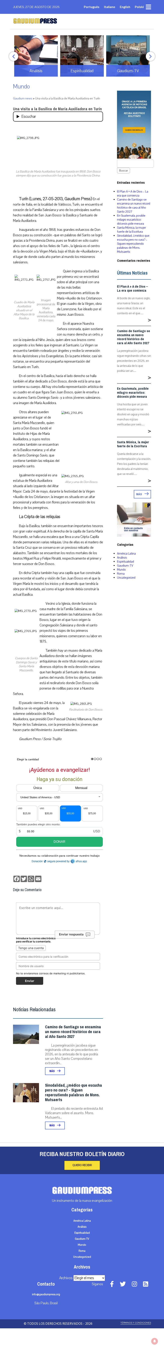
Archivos (66, 1278)
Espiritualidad (125, 562)
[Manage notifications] (154, 1341)
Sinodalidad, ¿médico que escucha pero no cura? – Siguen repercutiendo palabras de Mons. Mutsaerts (133, 244)
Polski (139, 7)
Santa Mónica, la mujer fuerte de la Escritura (131, 230)
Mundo (21, 86)
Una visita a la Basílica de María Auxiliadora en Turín (57, 109)
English (125, 7)
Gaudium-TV (125, 566)
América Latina (126, 554)
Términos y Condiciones (135, 1322)
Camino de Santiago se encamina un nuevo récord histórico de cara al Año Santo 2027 (73, 1031)
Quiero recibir (82, 1165)
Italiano (109, 7)
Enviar (29, 981)
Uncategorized (126, 578)
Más (52, 1071)
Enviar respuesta (71, 934)
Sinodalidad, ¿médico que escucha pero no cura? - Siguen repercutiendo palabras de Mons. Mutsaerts (73, 1093)
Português (91, 7)
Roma (121, 574)
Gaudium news (22, 98)
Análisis (122, 558)
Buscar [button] (123, 170)
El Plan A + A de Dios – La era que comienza (132, 194)
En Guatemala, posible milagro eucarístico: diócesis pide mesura (131, 220)
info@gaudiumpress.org (46, 1294)
